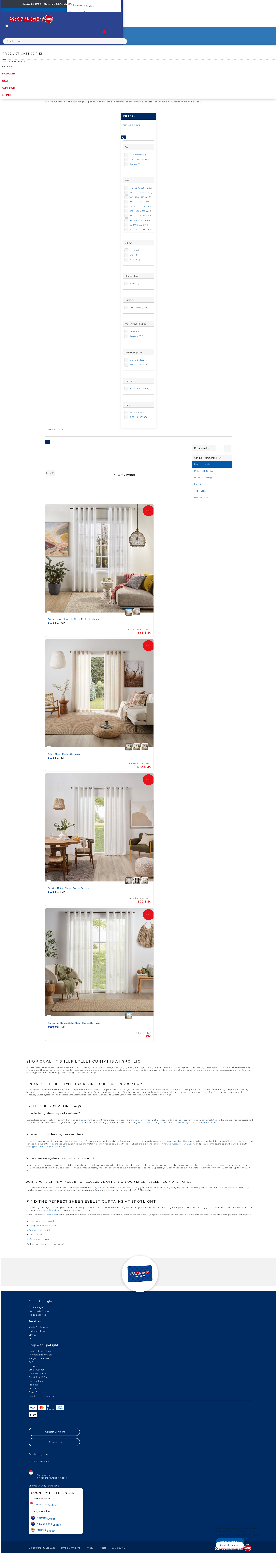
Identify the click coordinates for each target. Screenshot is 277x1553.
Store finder (55, 1442)
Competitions (36, 1381)
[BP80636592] (49, 748)
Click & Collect (138, 360)
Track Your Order (38, 1373)
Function (129, 300)
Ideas (5, 81)
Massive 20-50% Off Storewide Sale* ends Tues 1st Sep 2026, (54, 4)
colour (128, 242)
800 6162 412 (118, 1547)
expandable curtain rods (139, 1120)
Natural (135, 259)
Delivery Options (134, 352)
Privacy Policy (240, 1538)
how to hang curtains (156, 1122)
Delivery (33, 1366)
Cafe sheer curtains (39, 1239)
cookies (220, 1538)
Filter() (50, 473)
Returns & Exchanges (40, 1351)
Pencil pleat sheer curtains (42, 1221)
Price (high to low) (204, 471)
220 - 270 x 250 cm (141, 192)
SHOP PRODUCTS (16, 61)
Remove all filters (131, 125)
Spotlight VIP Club (99, 1187)
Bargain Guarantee (39, 1358)
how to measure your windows (179, 1143)
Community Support (39, 1311)
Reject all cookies (228, 1545)
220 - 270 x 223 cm (140, 206)
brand (128, 147)
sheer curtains (52, 1214)
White (134, 250)
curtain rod (86, 1120)
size (127, 180)
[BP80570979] (49, 613)
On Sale (6, 95)
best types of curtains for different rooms (47, 1146)
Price (128, 405)
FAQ (31, 1362)
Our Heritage (36, 1307)
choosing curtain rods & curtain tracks (197, 1122)
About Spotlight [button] (41, 1301)
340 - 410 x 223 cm (140, 220)
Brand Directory (37, 1392)
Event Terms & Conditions (42, 1396)
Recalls (102, 1547)
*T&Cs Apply (94, 4)
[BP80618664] (49, 1017)
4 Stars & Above (139, 388)
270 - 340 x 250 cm (141, 201)
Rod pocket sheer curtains (42, 1225)
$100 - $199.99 (138, 417)
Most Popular (201, 497)
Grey (133, 255)
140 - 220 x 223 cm (140, 197)
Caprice (135, 164)
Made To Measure (38, 1327)
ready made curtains (89, 1207)
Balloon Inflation (37, 1331)
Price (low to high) (204, 477)
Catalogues (8, 88)
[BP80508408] (49, 882)
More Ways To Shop (136, 323)
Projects (33, 1384)
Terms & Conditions (70, 1547)
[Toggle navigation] (6, 26)
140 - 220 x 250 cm (141, 188)
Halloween (8, 74)
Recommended (203, 464)
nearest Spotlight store (47, 1210)
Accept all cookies (229, 1541)
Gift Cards (8, 67)
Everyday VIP (138, 336)
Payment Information (40, 1354)
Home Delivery (139, 364)
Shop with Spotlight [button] (43, 1345)
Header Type (132, 276)
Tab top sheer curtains (40, 1230)
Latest (197, 484)
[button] (44, 1485)
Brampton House (140, 159)
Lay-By (32, 1334)
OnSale (135, 331)
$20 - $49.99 (137, 412)
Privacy (89, 1547)
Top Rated (200, 490)
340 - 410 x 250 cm (140, 229)
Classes (33, 1338)
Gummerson (138, 154)
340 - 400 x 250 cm (141, 211)
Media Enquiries (37, 1314)
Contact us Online (55, 1431)
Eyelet (134, 283)
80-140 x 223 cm (139, 225)
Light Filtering (138, 307)
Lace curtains (36, 1234)
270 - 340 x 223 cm (140, 215)
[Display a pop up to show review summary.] (66, 623)
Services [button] (35, 1321)
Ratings (129, 381)
